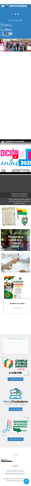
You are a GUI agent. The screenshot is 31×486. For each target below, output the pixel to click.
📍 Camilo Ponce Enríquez (15, 338)
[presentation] (1, 302)
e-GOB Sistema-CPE (15, 379)
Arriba (16, 455)
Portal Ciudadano (15, 409)
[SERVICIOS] (15, 273)
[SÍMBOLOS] (15, 226)
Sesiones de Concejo (15, 439)
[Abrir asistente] (26, 481)
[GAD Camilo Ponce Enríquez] (15, 24)
